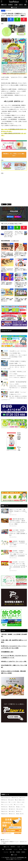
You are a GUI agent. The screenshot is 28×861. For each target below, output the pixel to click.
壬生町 (5, 809)
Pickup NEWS (6, 797)
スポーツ (20, 4)
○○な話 (15, 4)
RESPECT (10, 4)
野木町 (12, 813)
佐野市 (12, 806)
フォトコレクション (7, 804)
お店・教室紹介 (20, 799)
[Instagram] (16, 7)
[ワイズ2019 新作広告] (14, 171)
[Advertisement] (14, 188)
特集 (25, 4)
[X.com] (14, 7)
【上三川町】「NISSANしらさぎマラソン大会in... (17, 372)
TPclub (23, 797)
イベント (3, 10)
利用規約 (23, 852)
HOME (3, 839)
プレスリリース (19, 804)
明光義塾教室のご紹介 (7, 651)
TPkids (5, 799)
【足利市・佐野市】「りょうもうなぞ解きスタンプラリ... (17, 393)
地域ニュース (3, 4)
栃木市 (5, 811)
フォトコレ (6, 852)
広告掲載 (18, 852)
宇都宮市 (12, 809)
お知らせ (5, 802)
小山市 (9, 204)
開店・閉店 (20, 813)
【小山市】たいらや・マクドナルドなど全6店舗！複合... (17, 352)
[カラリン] (14, 37)
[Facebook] (12, 7)
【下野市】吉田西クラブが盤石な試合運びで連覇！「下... (17, 362)
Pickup (20, 849)
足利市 (5, 813)
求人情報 (12, 811)
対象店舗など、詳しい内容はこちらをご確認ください (14, 154)
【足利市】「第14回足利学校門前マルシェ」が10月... (17, 383)
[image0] (14, 150)
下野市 (5, 806)
